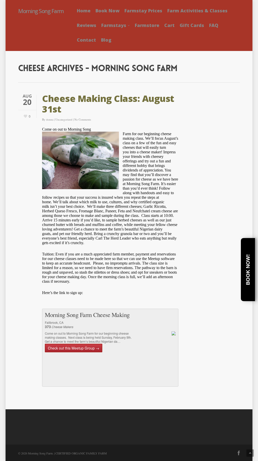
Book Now (107, 11)
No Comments (82, 119)
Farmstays (113, 25)
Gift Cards (192, 25)
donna (49, 119)
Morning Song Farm (41, 11)
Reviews (86, 25)
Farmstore (147, 25)
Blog (106, 40)
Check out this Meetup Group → (73, 348)
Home (83, 11)
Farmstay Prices (143, 11)
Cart (169, 25)
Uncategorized (63, 119)
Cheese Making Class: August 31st (108, 103)
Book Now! (248, 269)
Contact (86, 40)
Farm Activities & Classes (197, 11)
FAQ (213, 25)
